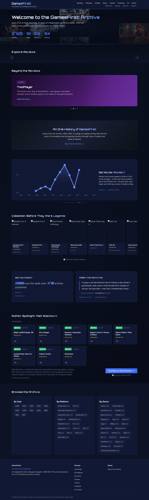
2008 (17, 406)
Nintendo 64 (74, 419)
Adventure (106, 410)
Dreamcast (63, 406)
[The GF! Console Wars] (63, 202)
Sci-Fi (113, 437)
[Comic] (73, 108)
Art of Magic (44, 332)
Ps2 (76, 428)
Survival (118, 446)
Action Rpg (118, 406)
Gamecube (81, 415)
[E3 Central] (77, 108)
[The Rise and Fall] (69, 202)
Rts (103, 437)
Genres (117, 6)
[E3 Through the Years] (77, 202)
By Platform (63, 401)
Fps (116, 419)
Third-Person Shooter (110, 450)
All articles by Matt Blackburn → (121, 371)
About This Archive (114, 469)
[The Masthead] (74, 202)
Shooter (124, 437)
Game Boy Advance (67, 410)
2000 (39, 410)
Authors (125, 6)
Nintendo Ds (63, 424)
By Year (18, 401)
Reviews (80, 3)
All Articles (78, 469)
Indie (125, 419)
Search (133, 6)
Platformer (120, 428)
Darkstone (69, 354)
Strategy (105, 446)
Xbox (79, 433)
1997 (23, 415)
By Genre (104, 401)
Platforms (108, 6)
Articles (97, 3)
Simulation (106, 442)
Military (114, 424)
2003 (17, 410)
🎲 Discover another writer (121, 375)
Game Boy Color (65, 415)
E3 (128, 3)
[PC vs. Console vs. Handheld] (85, 202)
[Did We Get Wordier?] (79, 202)
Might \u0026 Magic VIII (23, 332)
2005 (39, 406)
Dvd (76, 406)
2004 (46, 406)
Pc (76, 424)
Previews (89, 3)
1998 (17, 415)
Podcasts (121, 3)
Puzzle (104, 433)
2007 (24, 406)
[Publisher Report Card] (66, 202)
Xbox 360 (63, 437)
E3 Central (78, 490)
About (134, 3)
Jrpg (104, 424)
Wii (69, 433)
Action (105, 406)
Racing (116, 433)
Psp (60, 433)
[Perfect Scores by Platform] (82, 202)
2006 (31, 406)
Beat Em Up (106, 415)
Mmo (125, 424)
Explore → (102, 190)
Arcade (119, 410)
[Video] (75, 108)
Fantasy (119, 415)
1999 (45, 410)
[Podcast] (71, 108)
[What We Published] (83, 202)
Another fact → (20, 296)
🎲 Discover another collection (74, 259)
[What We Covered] (71, 202)
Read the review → (86, 297)
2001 (31, 410)
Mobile (61, 419)
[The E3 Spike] (80, 202)
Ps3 (86, 428)
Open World (106, 428)
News (105, 3)
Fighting (105, 419)
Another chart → (114, 190)
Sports (119, 442)
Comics (112, 3)
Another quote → (101, 297)
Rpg (127, 433)
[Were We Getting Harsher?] (65, 202)
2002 (24, 410)
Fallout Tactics (45, 354)
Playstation (64, 428)
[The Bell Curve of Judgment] (68, 202)
